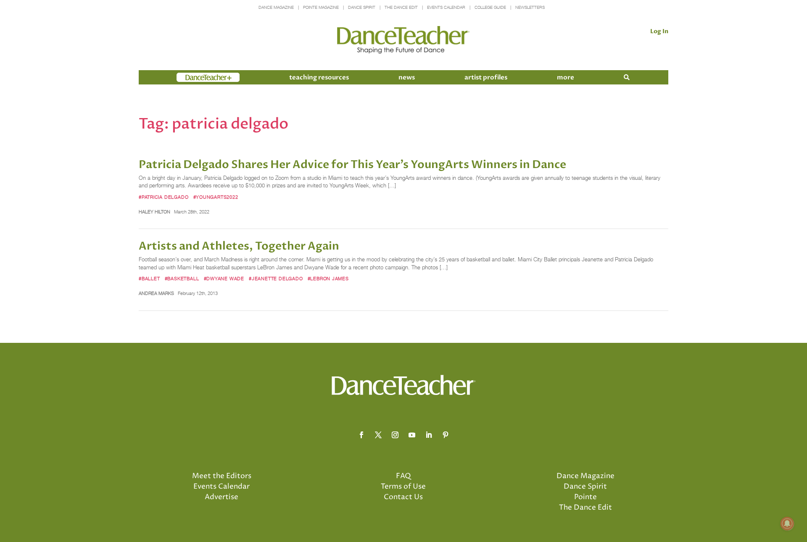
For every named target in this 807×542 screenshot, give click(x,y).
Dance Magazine (276, 7)
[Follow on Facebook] (361, 435)
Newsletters (530, 7)
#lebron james (328, 279)
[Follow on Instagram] (395, 435)
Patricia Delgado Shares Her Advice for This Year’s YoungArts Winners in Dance (352, 164)
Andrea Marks (156, 293)
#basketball (182, 279)
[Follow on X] (378, 435)
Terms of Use (403, 486)
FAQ (403, 476)
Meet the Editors (221, 476)
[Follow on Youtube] (412, 435)
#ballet (149, 279)
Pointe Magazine (321, 7)
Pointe (585, 497)
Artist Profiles (485, 77)
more (565, 77)
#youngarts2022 (215, 197)
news (406, 77)
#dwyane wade (224, 279)
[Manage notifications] (787, 523)
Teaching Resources (319, 77)
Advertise (221, 497)
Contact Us (403, 497)
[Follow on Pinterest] (445, 435)
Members (192, 77)
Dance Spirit (361, 7)
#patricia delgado (163, 197)
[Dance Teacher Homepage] (403, 40)
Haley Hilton (154, 212)
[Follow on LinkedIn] (428, 435)
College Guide (490, 7)
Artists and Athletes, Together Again (239, 246)
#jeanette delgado (276, 279)
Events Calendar (446, 7)
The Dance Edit (401, 7)
